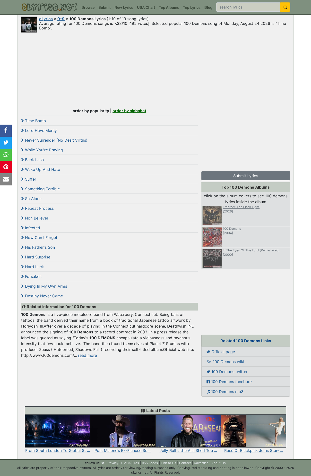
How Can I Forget (40, 237)
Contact (185, 463)
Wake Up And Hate (42, 169)
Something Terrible (42, 188)
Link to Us (168, 463)
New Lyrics (123, 7)
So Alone (33, 198)
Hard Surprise (37, 257)
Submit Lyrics (245, 175)
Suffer (30, 179)
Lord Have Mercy (40, 130)
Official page (222, 351)
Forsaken (33, 276)
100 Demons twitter (229, 371)
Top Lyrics (191, 7)
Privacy (113, 463)
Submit (104, 7)
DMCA (126, 463)
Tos (136, 463)
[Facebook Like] (6, 131)
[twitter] (102, 463)
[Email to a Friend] (6, 179)
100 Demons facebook (231, 381)
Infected (32, 227)
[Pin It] (6, 167)
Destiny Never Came (43, 295)
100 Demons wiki (228, 361)
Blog (208, 7)
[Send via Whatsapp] (6, 155)
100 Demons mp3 (226, 391)
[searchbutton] (285, 7)
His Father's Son (39, 247)
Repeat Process (39, 208)
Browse (88, 7)
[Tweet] (6, 143)
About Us (218, 463)
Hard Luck (34, 266)
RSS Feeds (150, 463)
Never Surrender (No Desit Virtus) (55, 140)
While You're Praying (43, 149)
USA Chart (146, 7)
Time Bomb (35, 120)
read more (87, 355)
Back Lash (34, 159)
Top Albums (169, 7)
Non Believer (36, 218)
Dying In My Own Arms (45, 286)
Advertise (201, 463)
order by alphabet (129, 110)
